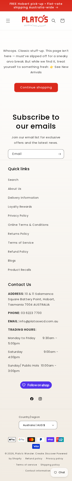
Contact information (38, 470)
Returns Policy (18, 234)
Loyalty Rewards (20, 207)
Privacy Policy (18, 216)
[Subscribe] (59, 154)
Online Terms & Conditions (28, 225)
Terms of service (26, 464)
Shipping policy (50, 464)
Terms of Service (21, 243)
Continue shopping (36, 87)
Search (13, 180)
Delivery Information (23, 198)
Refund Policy (18, 252)
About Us (14, 189)
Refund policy (33, 458)
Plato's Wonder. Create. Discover (35, 453)
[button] (8, 20)
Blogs (12, 261)
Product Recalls (19, 270)
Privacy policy (54, 458)
